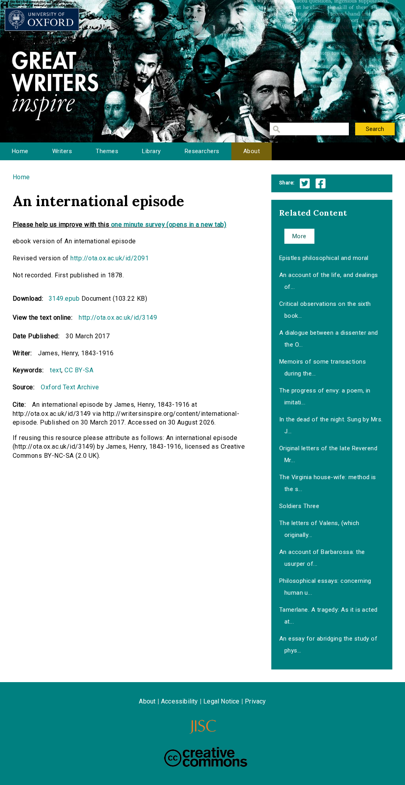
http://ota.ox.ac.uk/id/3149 (118, 317)
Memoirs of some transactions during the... (322, 367)
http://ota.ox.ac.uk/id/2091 (109, 258)
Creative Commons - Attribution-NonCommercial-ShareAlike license (205, 757)
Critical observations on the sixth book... (325, 309)
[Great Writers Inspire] (42, 19)
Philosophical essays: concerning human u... (325, 586)
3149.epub (64, 298)
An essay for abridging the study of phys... (328, 644)
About (251, 151)
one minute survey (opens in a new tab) (168, 224)
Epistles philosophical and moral (324, 258)
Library (151, 151)
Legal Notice (221, 701)
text (55, 370)
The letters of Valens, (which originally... (319, 529)
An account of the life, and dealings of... (328, 280)
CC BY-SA (78, 370)
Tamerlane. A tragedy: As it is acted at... (328, 615)
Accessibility (179, 701)
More (299, 236)
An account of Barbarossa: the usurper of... (322, 557)
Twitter (305, 183)
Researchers (202, 151)
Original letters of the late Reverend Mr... (328, 454)
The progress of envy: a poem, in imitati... (325, 396)
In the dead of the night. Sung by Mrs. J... (331, 425)
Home (20, 151)
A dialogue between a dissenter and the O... (328, 338)
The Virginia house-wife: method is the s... (327, 483)
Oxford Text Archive (70, 387)
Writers (62, 151)
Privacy (255, 701)
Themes (107, 151)
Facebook (321, 183)
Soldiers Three (299, 506)
